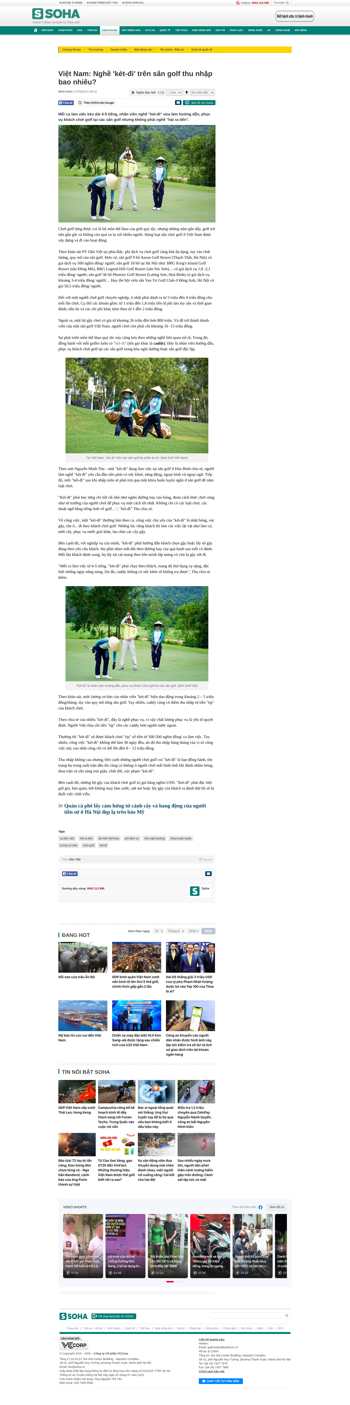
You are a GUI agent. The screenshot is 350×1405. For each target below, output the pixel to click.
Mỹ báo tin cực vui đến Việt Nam (79, 1037)
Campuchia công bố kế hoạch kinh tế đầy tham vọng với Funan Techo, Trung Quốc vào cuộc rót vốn (116, 1117)
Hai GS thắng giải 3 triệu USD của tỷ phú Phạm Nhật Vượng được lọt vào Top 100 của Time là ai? (190, 984)
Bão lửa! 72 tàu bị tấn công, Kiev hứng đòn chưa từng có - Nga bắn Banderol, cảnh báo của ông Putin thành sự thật (75, 1172)
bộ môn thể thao (108, 838)
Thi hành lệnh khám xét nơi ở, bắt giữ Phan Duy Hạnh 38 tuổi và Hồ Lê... (82, 1261)
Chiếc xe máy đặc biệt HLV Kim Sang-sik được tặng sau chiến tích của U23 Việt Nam (136, 1040)
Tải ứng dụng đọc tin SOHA (115, 1316)
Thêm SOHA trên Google (99, 102)
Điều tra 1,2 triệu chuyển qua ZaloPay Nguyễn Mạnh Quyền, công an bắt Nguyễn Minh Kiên (195, 1117)
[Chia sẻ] (66, 102)
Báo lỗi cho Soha (202, 102)
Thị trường (95, 49)
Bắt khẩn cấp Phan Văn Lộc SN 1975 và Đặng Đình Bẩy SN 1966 (167, 1261)
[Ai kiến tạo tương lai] (293, 16)
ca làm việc (67, 838)
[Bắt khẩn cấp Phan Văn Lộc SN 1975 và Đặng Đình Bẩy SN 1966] (168, 1246)
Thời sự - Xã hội (92, 1328)
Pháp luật (236, 30)
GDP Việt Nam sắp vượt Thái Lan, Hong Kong (76, 1110)
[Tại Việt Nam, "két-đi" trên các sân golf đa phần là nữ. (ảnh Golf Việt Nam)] (136, 405)
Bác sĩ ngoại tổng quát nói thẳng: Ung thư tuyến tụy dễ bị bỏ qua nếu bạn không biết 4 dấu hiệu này (156, 1117)
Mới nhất (48, 30)
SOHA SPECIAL (134, 2)
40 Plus (150, 30)
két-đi (120, 343)
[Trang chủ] (56, 16)
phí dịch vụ (132, 838)
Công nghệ (282, 30)
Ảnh (270, 1328)
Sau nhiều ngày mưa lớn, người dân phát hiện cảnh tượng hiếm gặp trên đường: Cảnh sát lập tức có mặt (195, 1170)
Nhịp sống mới (201, 30)
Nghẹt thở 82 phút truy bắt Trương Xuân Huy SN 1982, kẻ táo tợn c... (252, 1261)
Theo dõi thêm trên (244, 1207)
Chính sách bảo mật (211, 1371)
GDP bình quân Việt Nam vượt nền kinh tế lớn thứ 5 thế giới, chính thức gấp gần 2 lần (136, 982)
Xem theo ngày (139, 931)
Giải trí (220, 30)
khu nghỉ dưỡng (155, 838)
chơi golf (88, 845)
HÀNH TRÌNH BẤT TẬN (103, 2)
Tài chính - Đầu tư (172, 49)
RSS (281, 1328)
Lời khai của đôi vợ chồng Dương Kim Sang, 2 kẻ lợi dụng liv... (125, 1261)
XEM (208, 931)
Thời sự (92, 30)
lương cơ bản (68, 845)
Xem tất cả (277, 1207)
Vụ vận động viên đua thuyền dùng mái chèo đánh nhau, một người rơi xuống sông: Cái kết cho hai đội (156, 1170)
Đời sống (301, 30)
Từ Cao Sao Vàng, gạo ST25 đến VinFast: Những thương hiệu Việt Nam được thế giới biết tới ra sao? (116, 1170)
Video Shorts (74, 1207)
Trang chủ (72, 1328)
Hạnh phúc (65, 30)
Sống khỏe (255, 30)
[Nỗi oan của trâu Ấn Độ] (82, 957)
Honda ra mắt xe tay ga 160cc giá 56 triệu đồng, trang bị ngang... (209, 1261)
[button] (170, 1281)
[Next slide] (281, 1248)
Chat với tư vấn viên (222, 1381)
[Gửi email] (178, 102)
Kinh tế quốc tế (201, 49)
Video (260, 1328)
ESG (79, 30)
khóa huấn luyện (180, 838)
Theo (137, 859)
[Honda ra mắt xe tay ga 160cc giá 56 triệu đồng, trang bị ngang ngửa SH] (210, 1246)
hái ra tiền (86, 838)
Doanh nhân (118, 49)
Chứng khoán (71, 49)
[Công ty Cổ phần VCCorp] (117, 1343)
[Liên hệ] (208, 873)
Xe (268, 30)
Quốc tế (165, 30)
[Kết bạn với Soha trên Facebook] (195, 891)
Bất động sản (131, 30)
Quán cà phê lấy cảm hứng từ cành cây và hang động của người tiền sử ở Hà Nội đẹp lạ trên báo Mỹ (135, 809)
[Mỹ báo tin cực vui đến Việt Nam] (82, 1015)
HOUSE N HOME (72, 2)
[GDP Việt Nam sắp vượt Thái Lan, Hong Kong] (77, 1091)
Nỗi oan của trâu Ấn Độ (76, 977)
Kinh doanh (109, 30)
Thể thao (181, 30)
